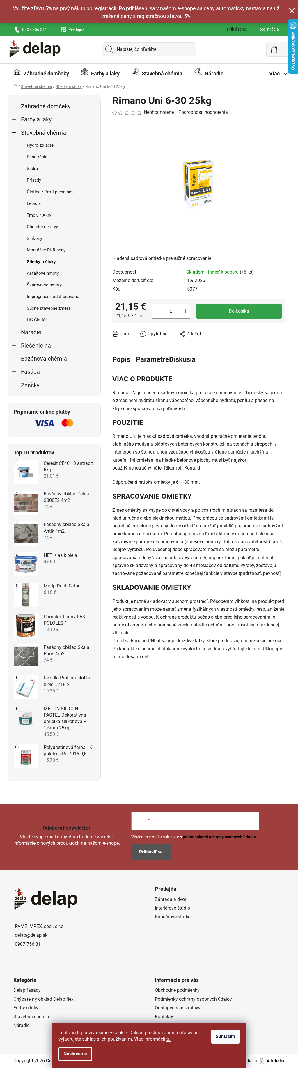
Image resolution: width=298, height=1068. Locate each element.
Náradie (31, 332)
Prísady (34, 180)
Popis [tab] (121, 359)
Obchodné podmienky (177, 990)
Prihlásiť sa (151, 852)
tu (168, 1039)
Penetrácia (37, 157)
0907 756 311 (34, 29)
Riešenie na (36, 345)
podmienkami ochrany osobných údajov (219, 837)
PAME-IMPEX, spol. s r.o (39, 926)
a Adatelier (269, 1061)
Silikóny (34, 238)
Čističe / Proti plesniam (50, 191)
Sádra (32, 168)
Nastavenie (75, 1054)
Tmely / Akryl (39, 215)
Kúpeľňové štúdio (173, 917)
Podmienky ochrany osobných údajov (193, 999)
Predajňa (76, 29)
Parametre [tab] (152, 359)
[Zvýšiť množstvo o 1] (185, 311)
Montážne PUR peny (46, 250)
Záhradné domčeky (45, 106)
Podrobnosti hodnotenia (203, 112)
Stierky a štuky (41, 261)
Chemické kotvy (42, 226)
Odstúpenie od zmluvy (178, 1008)
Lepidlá (34, 203)
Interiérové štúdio (172, 908)
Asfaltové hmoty (43, 273)
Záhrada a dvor (170, 899)
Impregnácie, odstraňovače (53, 296)
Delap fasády (27, 990)
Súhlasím (225, 1036)
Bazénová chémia (44, 358)
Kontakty (164, 1016)
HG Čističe (37, 320)
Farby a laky (36, 119)
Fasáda (30, 372)
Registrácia (268, 29)
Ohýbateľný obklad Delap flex (43, 999)
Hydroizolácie (40, 145)
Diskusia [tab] (182, 359)
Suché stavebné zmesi (48, 308)
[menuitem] (41, 74)
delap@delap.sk (31, 935)
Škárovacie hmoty (44, 285)
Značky (30, 385)
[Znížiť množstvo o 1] (156, 311)
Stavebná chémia (43, 133)
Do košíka (239, 311)
